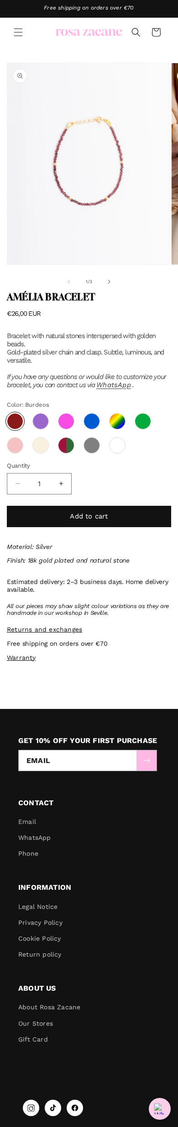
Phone (28, 853)
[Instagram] (31, 1108)
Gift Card (33, 1039)
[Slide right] (109, 282)
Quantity (18, 465)
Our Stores (35, 1023)
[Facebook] (75, 1108)
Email (27, 821)
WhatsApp (113, 385)
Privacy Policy (40, 922)
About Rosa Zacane (49, 1007)
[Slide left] (69, 282)
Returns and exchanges (44, 629)
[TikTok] (53, 1108)
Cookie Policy (39, 938)
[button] (18, 32)
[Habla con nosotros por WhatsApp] (160, 1109)
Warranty (21, 657)
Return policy (40, 954)
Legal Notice (38, 906)
